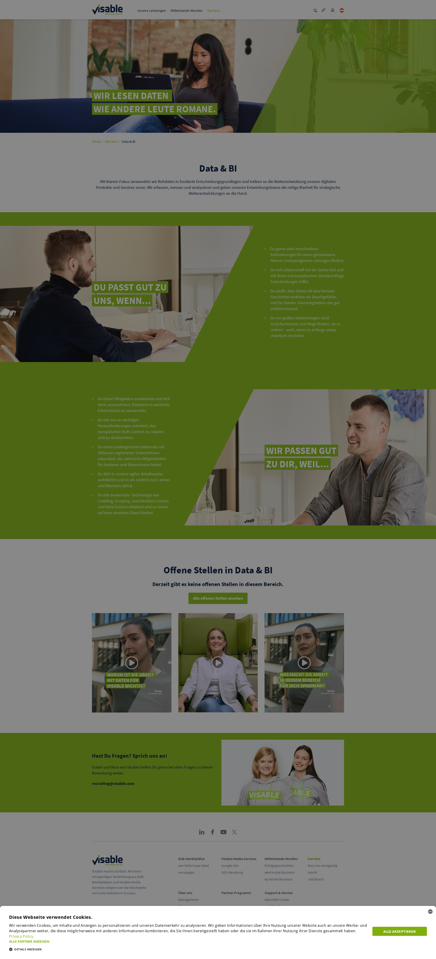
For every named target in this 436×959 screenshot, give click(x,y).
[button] (188, 941)
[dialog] (218, 932)
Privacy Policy (21, 936)
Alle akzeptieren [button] (399, 931)
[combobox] (430, 911)
